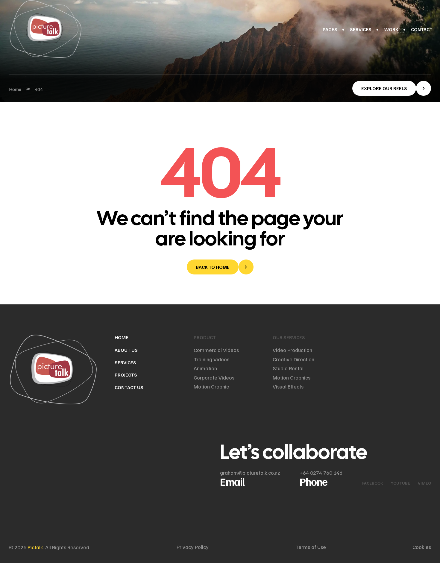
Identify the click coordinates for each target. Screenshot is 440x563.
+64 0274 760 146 (321, 472)
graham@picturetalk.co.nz (250, 472)
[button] (391, 88)
